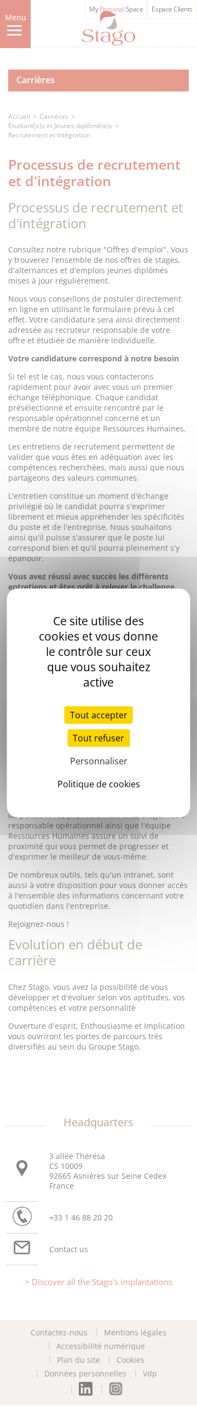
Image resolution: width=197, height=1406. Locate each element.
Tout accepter (99, 715)
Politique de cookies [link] (98, 784)
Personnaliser (99, 761)
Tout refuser (98, 738)
